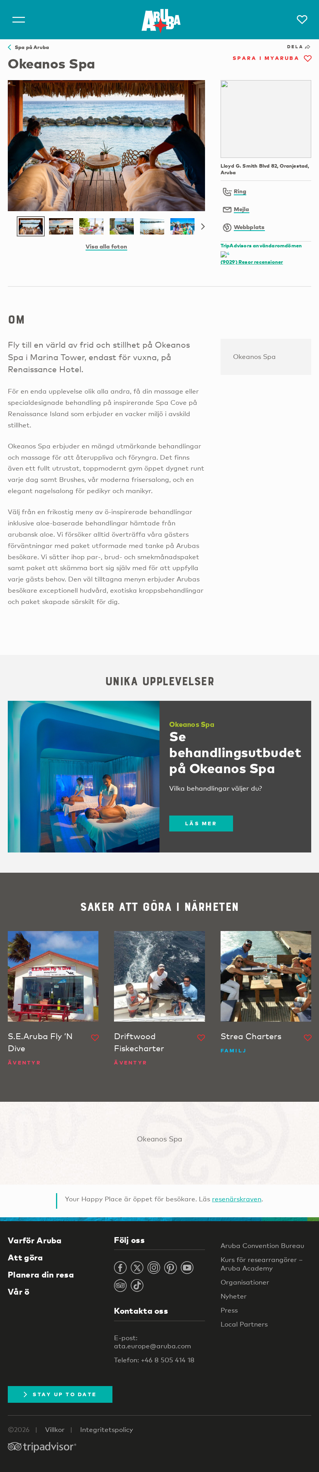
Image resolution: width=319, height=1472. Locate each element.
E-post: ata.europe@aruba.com (152, 1342)
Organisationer (245, 1282)
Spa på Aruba (30, 47)
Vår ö (19, 1291)
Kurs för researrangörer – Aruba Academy (262, 1263)
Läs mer (201, 823)
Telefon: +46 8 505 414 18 (154, 1360)
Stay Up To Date (64, 1394)
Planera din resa (41, 1274)
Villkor (55, 1429)
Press (229, 1310)
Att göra (25, 1257)
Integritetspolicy (106, 1429)
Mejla (241, 208)
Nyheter (234, 1296)
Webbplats (249, 226)
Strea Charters (251, 1036)
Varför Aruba (35, 1240)
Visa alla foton (106, 246)
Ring (240, 190)
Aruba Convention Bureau (262, 1245)
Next (203, 227)
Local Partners (244, 1324)
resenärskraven (236, 1199)
